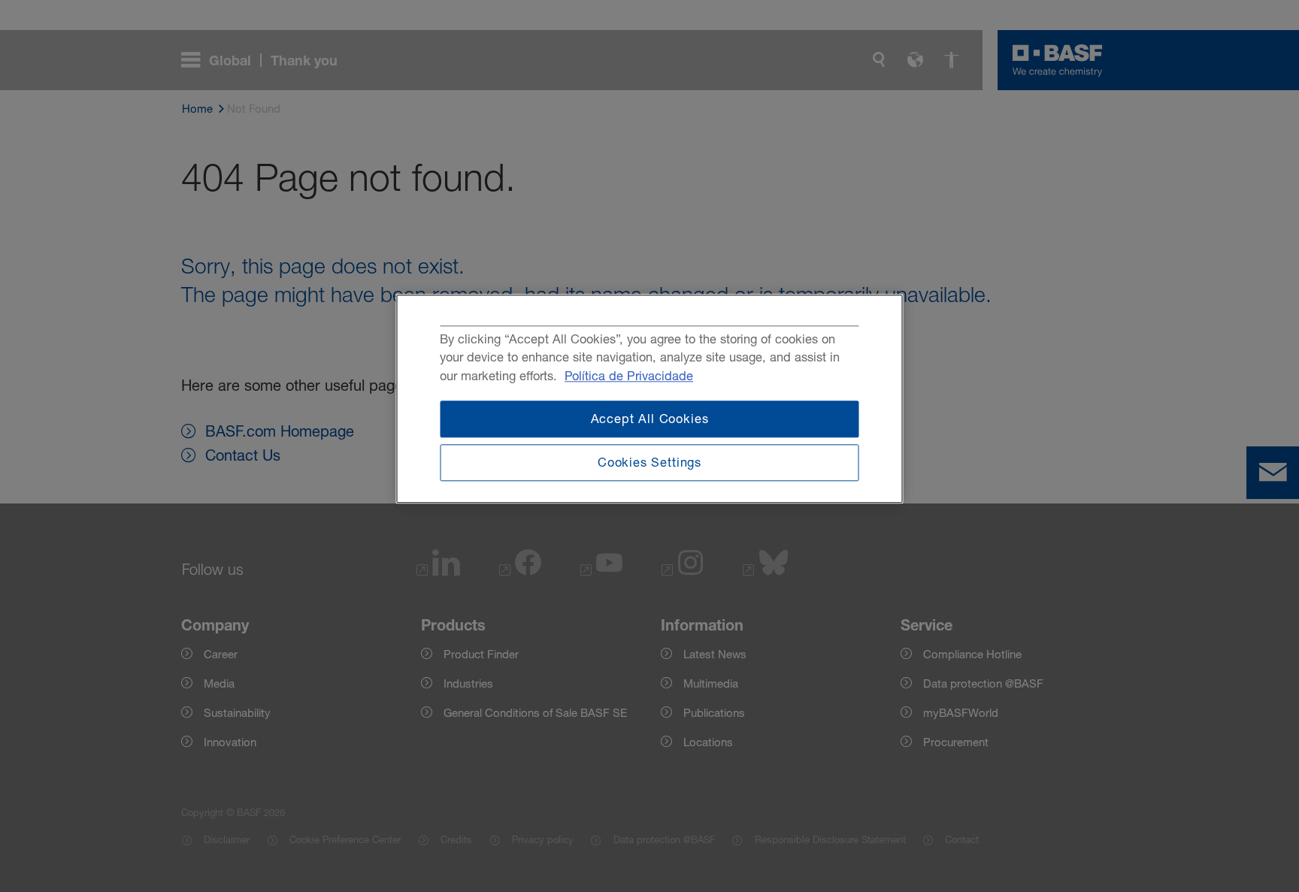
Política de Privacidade (629, 375)
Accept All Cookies (650, 418)
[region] (650, 398)
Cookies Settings (649, 462)
